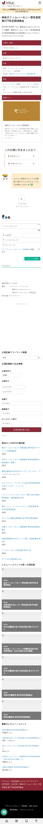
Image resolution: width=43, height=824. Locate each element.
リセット (5, 435)
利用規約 (25, 249)
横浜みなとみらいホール (21, 289)
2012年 (14, 283)
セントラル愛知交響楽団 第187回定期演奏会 (20, 518)
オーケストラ (15, 296)
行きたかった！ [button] (22, 163)
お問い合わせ (33, 806)
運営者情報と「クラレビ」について (21, 810)
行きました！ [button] (22, 156)
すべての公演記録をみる (12, 559)
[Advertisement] (21, 326)
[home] (6, 821)
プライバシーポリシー (13, 249)
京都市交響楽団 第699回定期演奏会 (15, 767)
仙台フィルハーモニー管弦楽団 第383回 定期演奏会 (20, 746)
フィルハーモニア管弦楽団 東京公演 (16, 550)
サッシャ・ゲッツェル (20, 286)
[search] (38, 358)
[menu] (40, 2)
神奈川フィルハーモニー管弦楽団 (21, 74)
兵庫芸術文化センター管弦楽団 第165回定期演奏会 (20, 738)
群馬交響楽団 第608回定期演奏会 (14, 730)
